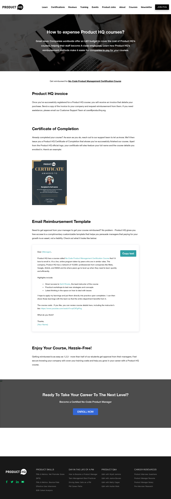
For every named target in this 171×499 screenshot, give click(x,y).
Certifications (58, 7)
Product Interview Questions (145, 474)
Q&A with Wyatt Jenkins (111, 474)
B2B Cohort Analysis (44, 490)
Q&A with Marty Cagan (111, 482)
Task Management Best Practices (82, 478)
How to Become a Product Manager (83, 474)
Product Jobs (109, 7)
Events (95, 7)
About (122, 7)
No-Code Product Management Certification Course (94, 81)
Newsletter (146, 7)
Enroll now (85, 411)
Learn (45, 7)
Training (84, 7)
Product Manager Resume (144, 478)
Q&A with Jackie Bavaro (111, 478)
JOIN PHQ (162, 7)
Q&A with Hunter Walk (110, 486)
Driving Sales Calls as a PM (80, 482)
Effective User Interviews (46, 486)
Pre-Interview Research (143, 486)
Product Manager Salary (143, 482)
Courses (133, 7)
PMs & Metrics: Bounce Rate (47, 482)
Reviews (72, 7)
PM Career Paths (75, 486)
